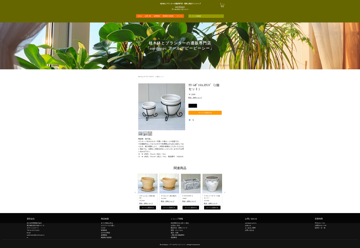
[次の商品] (225, 192)
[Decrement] (190, 106)
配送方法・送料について (179, 228)
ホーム (140, 76)
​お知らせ (248, 225)
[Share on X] (193, 120)
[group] (180, 192)
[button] (222, 5)
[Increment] (195, 106)
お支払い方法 (175, 225)
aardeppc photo (250, 223)
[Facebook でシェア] (190, 120)
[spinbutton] (193, 106)
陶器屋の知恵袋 (106, 237)
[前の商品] (135, 192)
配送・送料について (195, 97)
